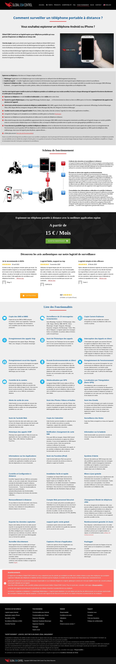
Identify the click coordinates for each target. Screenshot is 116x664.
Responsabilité (78, 649)
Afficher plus (20, 278)
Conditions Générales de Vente (69, 652)
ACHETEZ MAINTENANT (56, 241)
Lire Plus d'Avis (31, 295)
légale (15, 562)
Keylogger (58, 114)
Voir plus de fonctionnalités (25, 133)
